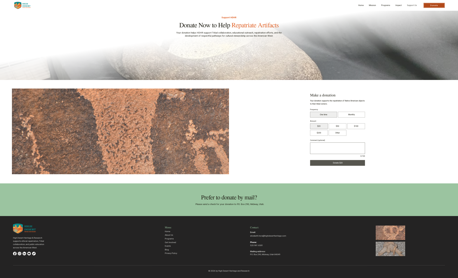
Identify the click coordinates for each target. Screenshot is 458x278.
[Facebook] (15, 253)
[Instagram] (19, 253)
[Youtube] (29, 253)
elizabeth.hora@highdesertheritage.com (268, 235)
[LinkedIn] (24, 253)
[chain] (34, 253)
